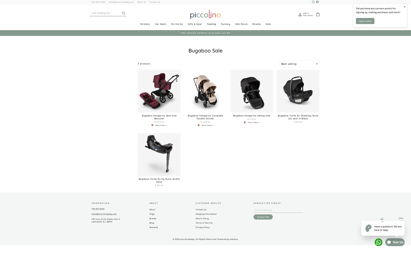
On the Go (177, 24)
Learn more (365, 21)
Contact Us (154, 2)
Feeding (211, 24)
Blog (151, 223)
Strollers (145, 24)
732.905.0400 (98, 209)
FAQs (152, 214)
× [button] (405, 7)
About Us (141, 2)
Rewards (153, 227)
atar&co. (234, 239)
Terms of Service (204, 223)
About (152, 209)
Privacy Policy (203, 227)
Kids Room (241, 24)
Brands (257, 24)
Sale (268, 24)
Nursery (225, 24)
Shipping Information (206, 214)
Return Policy (202, 218)
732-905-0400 (98, 2)
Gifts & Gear (195, 24)
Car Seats (160, 24)
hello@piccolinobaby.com (121, 2)
